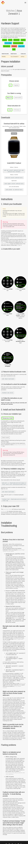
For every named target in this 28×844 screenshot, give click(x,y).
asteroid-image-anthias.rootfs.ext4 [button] (14, 130)
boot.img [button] (14, 133)
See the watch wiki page (7, 69)
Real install (5, 437)
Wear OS (9, 97)
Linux (9, 110)
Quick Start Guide (7, 509)
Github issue (22, 683)
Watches (10, 10)
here (23, 32)
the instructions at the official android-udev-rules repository (15, 773)
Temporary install (7, 418)
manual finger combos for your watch (14, 550)
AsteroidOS (18, 97)
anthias (16, 618)
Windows (17, 110)
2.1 (10, 85)
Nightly (16, 85)
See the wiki (4, 511)
